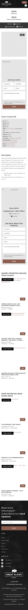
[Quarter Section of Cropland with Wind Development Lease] (14, 359)
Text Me (15, 216)
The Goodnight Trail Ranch (11, 424)
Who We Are (5, 549)
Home (3, 537)
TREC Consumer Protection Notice (14, 596)
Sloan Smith (14, 140)
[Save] (21, 35)
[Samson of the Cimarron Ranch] (14, 443)
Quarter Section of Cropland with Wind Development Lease (13, 373)
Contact (3, 552)
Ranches (12, 128)
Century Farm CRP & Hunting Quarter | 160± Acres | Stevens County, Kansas (11, 339)
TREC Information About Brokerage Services (14, 594)
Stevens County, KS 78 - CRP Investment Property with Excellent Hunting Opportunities (13, 304)
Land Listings (5, 540)
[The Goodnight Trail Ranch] (14, 410)
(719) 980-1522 (11, 144)
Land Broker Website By (10, 604)
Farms (7, 128)
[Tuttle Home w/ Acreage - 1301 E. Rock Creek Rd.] (14, 477)
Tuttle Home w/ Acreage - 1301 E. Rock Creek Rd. (12, 491)
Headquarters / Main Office (10, 142)
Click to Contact (11, 146)
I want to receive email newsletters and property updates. (13, 102)
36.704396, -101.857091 (15, 138)
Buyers (3, 543)
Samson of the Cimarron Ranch (12, 457)
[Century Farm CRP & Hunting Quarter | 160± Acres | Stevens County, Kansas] (14, 324)
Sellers (3, 546)
